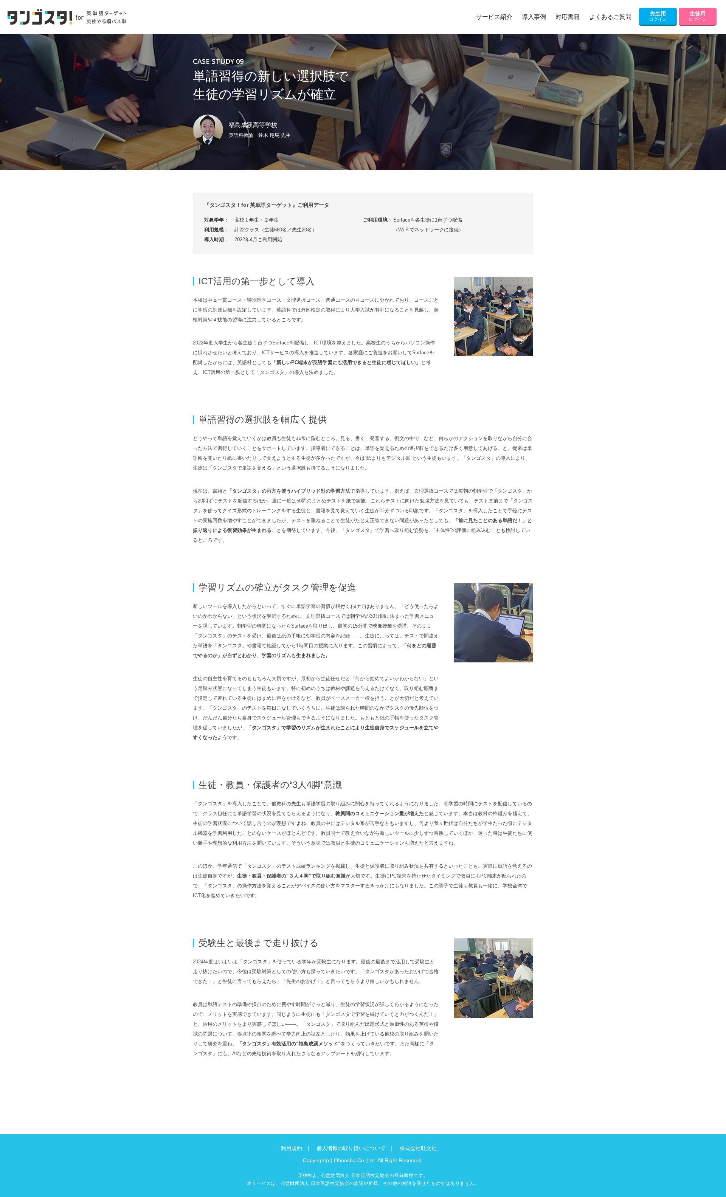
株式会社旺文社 (418, 1148)
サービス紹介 (494, 17)
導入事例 (534, 17)
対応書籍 (567, 17)
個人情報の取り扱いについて (350, 1148)
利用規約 (291, 1148)
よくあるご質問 (610, 17)
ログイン (658, 16)
